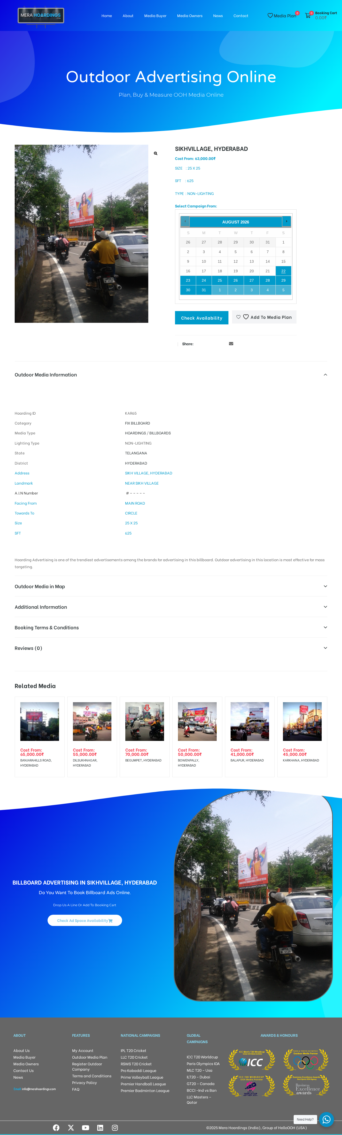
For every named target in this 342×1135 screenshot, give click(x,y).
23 (188, 280)
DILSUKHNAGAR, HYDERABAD (85, 762)
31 (204, 290)
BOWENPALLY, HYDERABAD (188, 762)
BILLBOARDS (160, 432)
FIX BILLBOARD (137, 423)
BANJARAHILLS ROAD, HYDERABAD (36, 762)
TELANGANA (136, 452)
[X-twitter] (70, 1127)
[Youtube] (85, 1127)
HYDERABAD (136, 463)
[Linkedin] (100, 1127)
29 (283, 280)
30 (188, 290)
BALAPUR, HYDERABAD (247, 760)
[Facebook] (56, 1127)
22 (283, 271)
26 (236, 280)
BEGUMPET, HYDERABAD (143, 760)
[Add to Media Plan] (56, 705)
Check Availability (202, 318)
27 (252, 280)
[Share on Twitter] (207, 343)
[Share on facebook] (199, 343)
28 (268, 280)
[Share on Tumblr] (215, 343)
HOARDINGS (135, 432)
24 (204, 280)
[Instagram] (115, 1127)
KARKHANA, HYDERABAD (301, 760)
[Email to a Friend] (231, 343)
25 (220, 280)
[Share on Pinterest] (223, 343)
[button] (156, 153)
